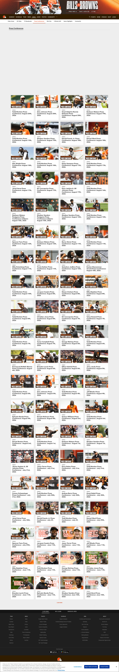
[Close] (116, 667)
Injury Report (11, 626)
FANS (85, 616)
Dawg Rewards (85, 637)
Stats (11, 632)
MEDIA (26, 616)
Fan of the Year (85, 624)
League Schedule (63, 626)
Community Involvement (104, 619)
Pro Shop (105, 626)
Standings (11, 634)
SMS (105, 632)
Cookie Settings (78, 666)
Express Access (43, 637)
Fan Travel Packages (43, 642)
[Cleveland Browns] (59, 659)
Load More (59, 602)
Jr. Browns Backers (85, 632)
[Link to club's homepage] (4, 17)
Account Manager (43, 624)
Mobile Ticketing (43, 634)
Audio (26, 626)
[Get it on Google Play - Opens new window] (65, 653)
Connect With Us (104, 634)
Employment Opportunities (104, 640)
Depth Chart (11, 624)
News (26, 619)
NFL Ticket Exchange (43, 640)
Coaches (11, 621)
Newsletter (104, 629)
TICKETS (43, 616)
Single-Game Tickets (43, 619)
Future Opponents (63, 624)
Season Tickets (43, 621)
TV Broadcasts (26, 634)
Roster (11, 619)
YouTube (26, 640)
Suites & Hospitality (43, 626)
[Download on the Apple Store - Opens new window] (53, 652)
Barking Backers (85, 634)
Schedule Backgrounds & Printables (63, 621)
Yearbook (11, 642)
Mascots (85, 626)
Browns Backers (85, 629)
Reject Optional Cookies (91, 666)
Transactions (11, 629)
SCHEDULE (63, 616)
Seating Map (43, 632)
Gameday (85, 621)
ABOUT (104, 616)
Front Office (11, 637)
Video (26, 621)
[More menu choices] (56, 16)
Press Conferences (26, 632)
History (11, 640)
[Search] (89, 17)
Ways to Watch (26, 637)
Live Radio (26, 629)
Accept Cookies (104, 666)
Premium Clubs (43, 629)
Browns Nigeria (104, 624)
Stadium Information (104, 637)
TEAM (11, 616)
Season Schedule (63, 619)
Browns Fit (104, 621)
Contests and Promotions (85, 619)
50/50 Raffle (85, 640)
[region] (59, 667)
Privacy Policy (61, 670)
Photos (26, 624)
